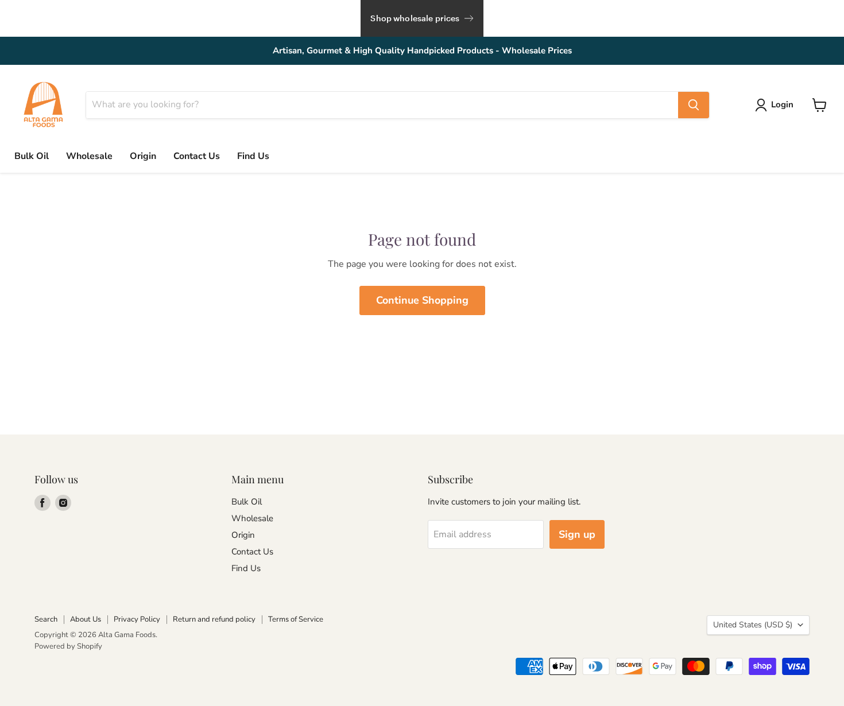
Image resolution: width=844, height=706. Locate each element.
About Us (85, 619)
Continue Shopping (422, 300)
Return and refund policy (214, 619)
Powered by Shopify (68, 646)
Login (782, 104)
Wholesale (89, 156)
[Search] (693, 105)
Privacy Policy (137, 619)
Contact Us (196, 156)
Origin (143, 156)
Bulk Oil (31, 156)
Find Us (253, 156)
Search (45, 619)
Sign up (577, 534)
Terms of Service (295, 619)
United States (752, 624)
